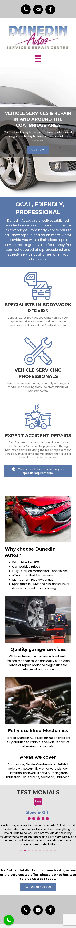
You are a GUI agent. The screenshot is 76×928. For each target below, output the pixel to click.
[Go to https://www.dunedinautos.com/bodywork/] (38, 300)
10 (55, 850)
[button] (38, 150)
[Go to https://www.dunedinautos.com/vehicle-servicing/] (38, 365)
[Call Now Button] (9, 920)
